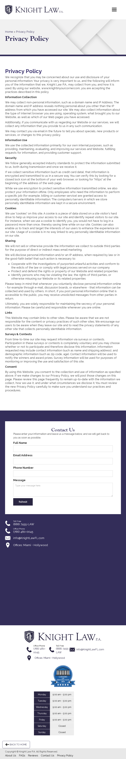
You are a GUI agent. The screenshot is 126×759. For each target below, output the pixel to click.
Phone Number (23, 467)
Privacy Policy (25, 31)
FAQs (22, 755)
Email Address (22, 455)
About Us (10, 755)
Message (19, 480)
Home (9, 31)
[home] (34, 9)
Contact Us (47, 755)
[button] (114, 9)
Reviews (33, 755)
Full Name (20, 442)
